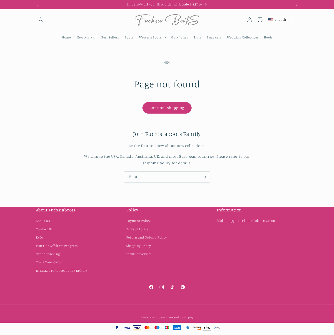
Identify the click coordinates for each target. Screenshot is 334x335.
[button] (41, 19)
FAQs (40, 237)
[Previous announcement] (37, 4)
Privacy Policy (137, 229)
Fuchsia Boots (159, 317)
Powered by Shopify (181, 317)
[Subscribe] (204, 177)
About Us (43, 221)
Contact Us (44, 229)
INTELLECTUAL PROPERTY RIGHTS (62, 270)
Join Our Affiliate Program (57, 246)
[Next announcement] (297, 4)
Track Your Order (49, 262)
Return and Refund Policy (146, 237)
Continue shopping (167, 108)
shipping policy (157, 163)
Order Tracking (48, 254)
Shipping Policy (138, 246)
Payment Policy (138, 221)
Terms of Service (139, 254)
